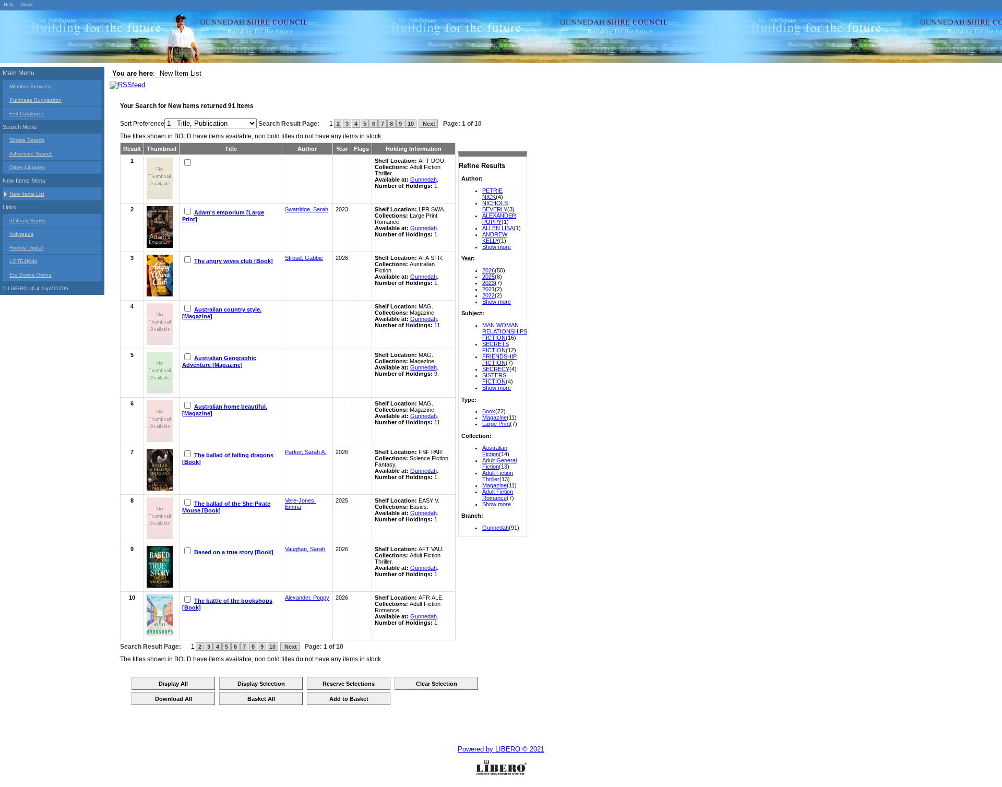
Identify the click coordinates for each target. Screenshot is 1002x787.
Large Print (496, 424)
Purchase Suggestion (35, 100)
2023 (488, 283)
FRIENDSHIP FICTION (499, 359)
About (26, 4)
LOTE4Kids (23, 261)
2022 (488, 295)
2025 (488, 276)
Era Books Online (30, 275)
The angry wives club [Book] (233, 261)
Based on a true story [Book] (233, 552)
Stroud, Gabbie (304, 258)
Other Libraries (27, 167)
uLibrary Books (27, 220)
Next (428, 124)
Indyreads (21, 234)
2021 (488, 289)
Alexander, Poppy (307, 597)
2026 (488, 270)
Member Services (30, 86)
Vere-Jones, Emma (300, 503)
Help (9, 4)
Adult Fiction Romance (497, 494)
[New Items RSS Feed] (127, 85)
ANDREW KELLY (494, 237)
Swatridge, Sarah (306, 209)
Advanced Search (31, 154)
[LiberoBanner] (156, 38)
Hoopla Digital (26, 248)
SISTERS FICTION (494, 378)
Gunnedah (495, 527)
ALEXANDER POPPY (499, 218)
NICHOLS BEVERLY (495, 206)
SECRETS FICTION (495, 347)
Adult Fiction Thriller (497, 476)
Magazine (494, 417)
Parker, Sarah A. (305, 452)
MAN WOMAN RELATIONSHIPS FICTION (504, 331)
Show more (496, 247)
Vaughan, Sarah (305, 549)
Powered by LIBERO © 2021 (501, 749)
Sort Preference (142, 123)
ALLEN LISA (498, 228)
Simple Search (26, 140)
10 (411, 124)
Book (488, 411)
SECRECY (495, 369)
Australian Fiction (494, 451)
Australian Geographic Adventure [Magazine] (219, 361)
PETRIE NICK (492, 193)
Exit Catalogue (27, 113)
